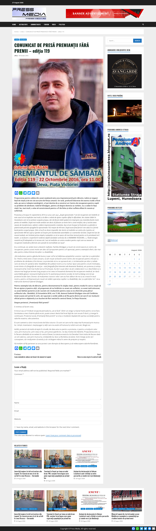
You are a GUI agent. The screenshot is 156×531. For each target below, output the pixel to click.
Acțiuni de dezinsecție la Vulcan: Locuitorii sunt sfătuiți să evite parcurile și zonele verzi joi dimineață (87, 459)
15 (134, 268)
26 (120, 276)
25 (115, 276)
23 (139, 272)
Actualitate (23, 24)
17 (110, 272)
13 (125, 268)
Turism (46, 24)
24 (110, 276)
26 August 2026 (20, 478)
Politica (62, 24)
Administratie (36, 24)
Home (14, 24)
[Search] (143, 24)
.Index (16, 39)
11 (115, 268)
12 (120, 268)
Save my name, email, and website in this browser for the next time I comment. (48, 427)
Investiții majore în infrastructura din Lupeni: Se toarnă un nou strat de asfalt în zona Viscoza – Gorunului (28, 459)
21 (130, 272)
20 (125, 272)
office (16, 56)
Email (16, 411)
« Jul (109, 284)
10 (110, 268)
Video (54, 24)
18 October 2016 (23, 56)
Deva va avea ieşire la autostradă (89, 355)
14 (130, 268)
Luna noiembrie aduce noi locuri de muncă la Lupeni (32, 355)
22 (134, 272)
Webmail (114, 240)
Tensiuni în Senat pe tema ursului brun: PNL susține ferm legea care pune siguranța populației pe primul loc (57, 459)
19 (120, 272)
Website (17, 419)
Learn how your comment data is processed (63, 435)
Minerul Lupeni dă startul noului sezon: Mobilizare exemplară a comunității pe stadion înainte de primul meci (127, 500)
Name (16, 403)
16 (139, 268)
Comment (19, 374)
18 (115, 272)
